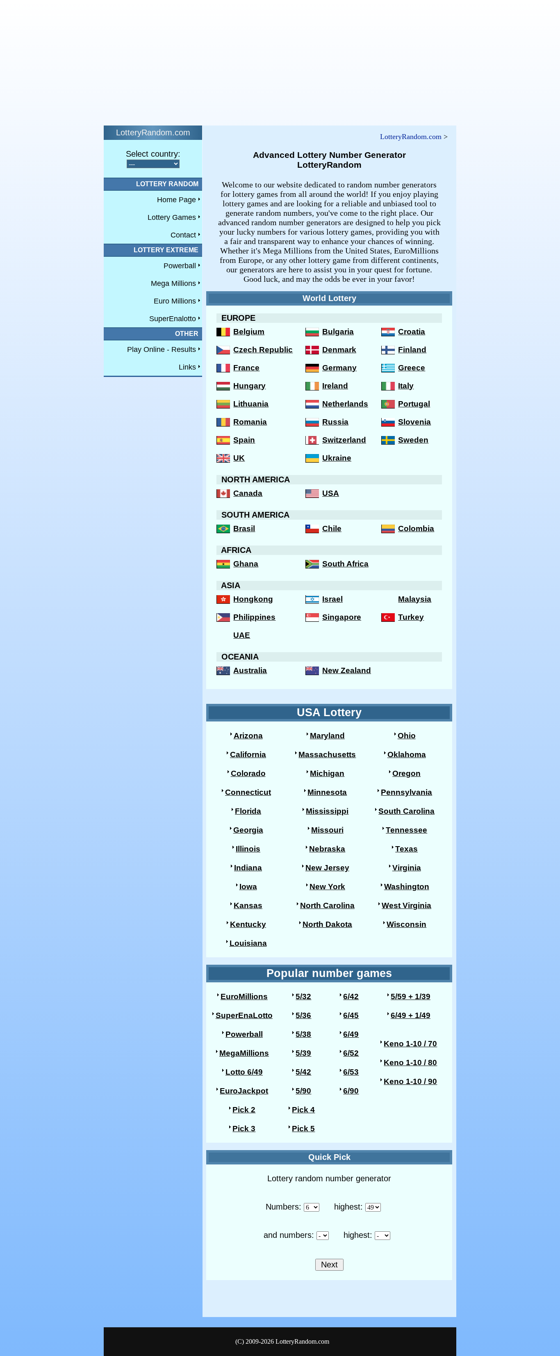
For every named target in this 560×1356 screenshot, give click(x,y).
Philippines (254, 617)
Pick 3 (243, 1128)
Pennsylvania (406, 792)
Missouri (327, 830)
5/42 (303, 1072)
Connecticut (248, 792)
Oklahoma (406, 754)
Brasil (244, 528)
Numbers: (283, 1206)
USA (330, 493)
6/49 (351, 1034)
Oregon (406, 773)
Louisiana (248, 943)
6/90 (351, 1091)
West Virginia (406, 905)
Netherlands (345, 403)
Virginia (406, 867)
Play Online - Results (161, 349)
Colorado (248, 773)
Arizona (248, 735)
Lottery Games (172, 217)
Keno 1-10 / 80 (410, 1062)
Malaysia (414, 599)
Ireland (335, 385)
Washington (406, 886)
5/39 (303, 1053)
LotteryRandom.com (411, 136)
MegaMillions (244, 1053)
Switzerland (344, 440)
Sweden (413, 440)
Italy (406, 385)
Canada (247, 493)
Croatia (411, 331)
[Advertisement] (249, 60)
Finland (412, 349)
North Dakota (327, 924)
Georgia (248, 830)
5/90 (303, 1091)
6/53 (351, 1072)
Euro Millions (175, 301)
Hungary (249, 385)
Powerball (180, 266)
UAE (241, 635)
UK (239, 458)
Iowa (248, 886)
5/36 (303, 1015)
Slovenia (414, 422)
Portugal (414, 403)
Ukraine (336, 458)
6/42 (351, 996)
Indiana (248, 867)
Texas (406, 849)
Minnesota (327, 792)
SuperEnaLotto (244, 1015)
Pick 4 (303, 1109)
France (246, 367)
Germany (339, 367)
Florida (248, 811)
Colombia (416, 528)
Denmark (339, 349)
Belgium (248, 331)
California (248, 754)
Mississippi (327, 811)
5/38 (303, 1034)
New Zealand (346, 670)
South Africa (345, 563)
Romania (250, 422)
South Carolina (406, 811)
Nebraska (327, 849)
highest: (348, 1206)
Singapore (341, 617)
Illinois (248, 849)
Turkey (411, 617)
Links (187, 367)
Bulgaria (338, 331)
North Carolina (327, 905)
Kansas (248, 905)
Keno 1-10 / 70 (410, 1043)
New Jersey (327, 867)
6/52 (351, 1053)
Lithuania (251, 403)
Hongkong (253, 599)
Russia (335, 422)
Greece (411, 367)
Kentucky (248, 924)
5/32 (303, 996)
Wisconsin (406, 924)
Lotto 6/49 (244, 1072)
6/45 (351, 1015)
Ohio (407, 735)
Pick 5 (303, 1128)
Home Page (176, 200)
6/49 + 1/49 (410, 1015)
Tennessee (406, 830)
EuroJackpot (244, 1091)
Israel (332, 599)
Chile (331, 528)
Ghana (245, 563)
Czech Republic (263, 349)
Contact (183, 235)
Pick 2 (243, 1109)
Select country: (153, 153)
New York (327, 886)
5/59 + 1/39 (410, 996)
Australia (250, 670)
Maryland (327, 735)
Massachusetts (327, 754)
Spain (244, 440)
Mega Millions (173, 283)
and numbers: (289, 1235)
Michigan (327, 773)
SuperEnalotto (172, 319)
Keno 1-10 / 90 (410, 1081)
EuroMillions (244, 996)
